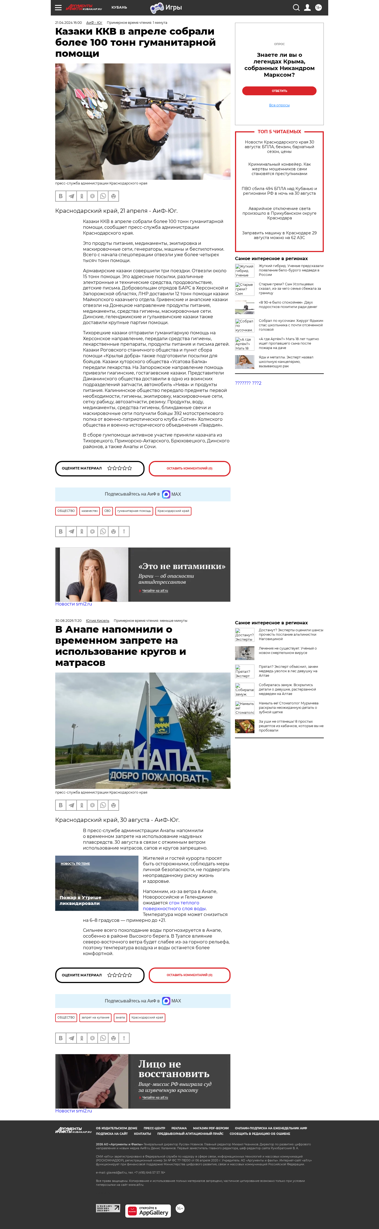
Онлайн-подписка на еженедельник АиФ (271, 1128)
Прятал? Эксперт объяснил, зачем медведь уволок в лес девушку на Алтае (288, 671)
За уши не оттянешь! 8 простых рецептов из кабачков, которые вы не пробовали (291, 725)
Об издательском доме (116, 1128)
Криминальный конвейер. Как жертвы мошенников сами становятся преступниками (279, 169)
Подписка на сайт (112, 1134)
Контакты (142, 1134)
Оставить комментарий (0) (190, 468)
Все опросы (279, 105)
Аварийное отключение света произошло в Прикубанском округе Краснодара (279, 213)
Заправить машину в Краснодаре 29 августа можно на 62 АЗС (279, 235)
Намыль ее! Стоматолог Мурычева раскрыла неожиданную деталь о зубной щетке (289, 707)
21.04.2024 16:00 (68, 22)
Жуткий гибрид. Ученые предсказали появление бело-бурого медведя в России (291, 270)
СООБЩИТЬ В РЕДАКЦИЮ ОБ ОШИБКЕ (260, 1134)
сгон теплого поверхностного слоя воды (174, 905)
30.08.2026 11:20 (68, 621)
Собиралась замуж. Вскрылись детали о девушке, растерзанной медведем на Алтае (287, 689)
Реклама (179, 1128)
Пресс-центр (154, 1128)
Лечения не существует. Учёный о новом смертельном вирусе (288, 650)
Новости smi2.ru (73, 604)
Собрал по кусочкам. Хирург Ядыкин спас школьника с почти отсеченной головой (291, 325)
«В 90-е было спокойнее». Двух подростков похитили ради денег (288, 304)
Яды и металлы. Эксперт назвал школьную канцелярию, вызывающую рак (286, 361)
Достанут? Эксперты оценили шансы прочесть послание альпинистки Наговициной (291, 634)
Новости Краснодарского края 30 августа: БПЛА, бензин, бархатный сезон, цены (279, 147)
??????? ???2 (248, 383)
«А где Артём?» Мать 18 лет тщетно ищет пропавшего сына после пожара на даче (289, 343)
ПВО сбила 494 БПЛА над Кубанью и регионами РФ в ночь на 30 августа (279, 191)
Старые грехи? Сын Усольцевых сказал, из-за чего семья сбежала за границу (290, 288)
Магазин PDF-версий (211, 1128)
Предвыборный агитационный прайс (190, 1134)
